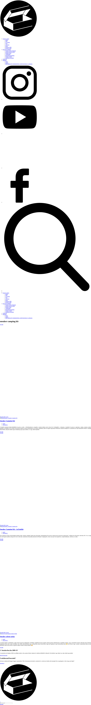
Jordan (6, 62)
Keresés (1, 704)
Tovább (1, 431)
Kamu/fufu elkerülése (9, 55)
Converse (7, 44)
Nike (6, 41)
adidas (6, 40)
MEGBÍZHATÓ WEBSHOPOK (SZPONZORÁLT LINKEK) (18, 64)
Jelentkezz (2, 663)
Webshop (5, 60)
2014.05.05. (5, 640)
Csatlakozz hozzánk (9, 58)
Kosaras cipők (8, 48)
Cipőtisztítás (7, 54)
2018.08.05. (5, 424)
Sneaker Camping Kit (7, 421)
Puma (6, 46)
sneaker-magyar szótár (10, 52)
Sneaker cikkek (6, 38)
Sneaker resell (8, 53)
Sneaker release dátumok (10, 50)
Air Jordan (7, 42)
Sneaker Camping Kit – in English (11, 529)
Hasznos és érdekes (7, 49)
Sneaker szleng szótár (7, 636)
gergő (4, 423)
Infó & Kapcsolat (3, 655)
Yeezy (6, 61)
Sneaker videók (8, 56)
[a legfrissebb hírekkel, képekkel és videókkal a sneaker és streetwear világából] (45, 36)
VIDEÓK (5, 59)
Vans (6, 43)
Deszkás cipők (8, 47)
